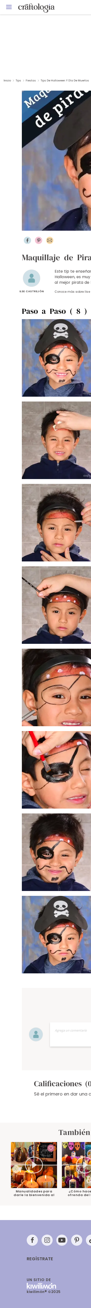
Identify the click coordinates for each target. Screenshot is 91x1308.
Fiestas (31, 80)
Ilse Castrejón (31, 291)
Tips (18, 80)
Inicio (7, 80)
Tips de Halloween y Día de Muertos (65, 80)
